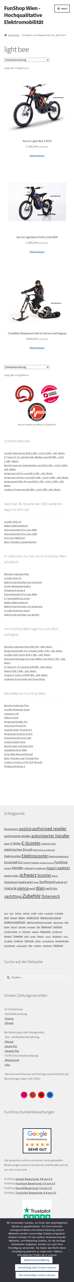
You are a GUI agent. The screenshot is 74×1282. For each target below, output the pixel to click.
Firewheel (31, 927)
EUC (20, 862)
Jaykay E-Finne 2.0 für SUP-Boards (23, 762)
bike (11, 913)
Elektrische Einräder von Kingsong (23, 606)
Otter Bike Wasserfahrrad (18, 754)
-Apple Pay (10, 1046)
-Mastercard (11, 1060)
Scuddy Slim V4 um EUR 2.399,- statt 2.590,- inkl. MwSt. (34, 453)
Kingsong (45, 931)
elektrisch (33, 917)
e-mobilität (48, 913)
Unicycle (10, 888)
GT (20, 932)
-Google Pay (11, 1051)
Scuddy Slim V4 (12, 521)
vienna (23, 888)
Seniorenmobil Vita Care (17, 737)
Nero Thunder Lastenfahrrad (20, 542)
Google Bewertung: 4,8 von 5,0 (33, 1179)
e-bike (34, 913)
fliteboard (46, 927)
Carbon (18, 913)
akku (6, 913)
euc (67, 922)
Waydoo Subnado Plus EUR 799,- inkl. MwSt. (28, 646)
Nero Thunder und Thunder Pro (21, 758)
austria (25, 828)
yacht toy (51, 888)
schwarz (28, 875)
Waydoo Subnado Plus (16, 574)
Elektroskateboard (58, 856)
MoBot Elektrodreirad (16, 602)
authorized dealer (17, 836)
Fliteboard (35, 862)
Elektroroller (12, 856)
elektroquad (58, 922)
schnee (33, 936)
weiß (32, 888)
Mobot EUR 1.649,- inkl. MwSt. (20, 671)
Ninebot (8, 875)
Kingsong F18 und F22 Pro (18, 734)
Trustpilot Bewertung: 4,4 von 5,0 (35, 1192)
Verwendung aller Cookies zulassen (37, 1267)
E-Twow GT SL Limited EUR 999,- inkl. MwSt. (28, 667)
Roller (16, 875)
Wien (40, 888)
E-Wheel (45, 843)
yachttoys (13, 896)
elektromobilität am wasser (39, 922)
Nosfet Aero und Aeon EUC (18, 746)
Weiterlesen (37, 156)
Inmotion (26, 932)
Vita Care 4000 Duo (14, 537)
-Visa (7, 1064)
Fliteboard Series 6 (14, 590)
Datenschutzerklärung (36, 1260)
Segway (55, 876)
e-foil (40, 913)
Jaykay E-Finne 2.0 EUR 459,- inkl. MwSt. (26, 675)
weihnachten (22, 946)
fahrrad (14, 927)
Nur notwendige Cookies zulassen (37, 1275)
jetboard (35, 932)
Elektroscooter (35, 856)
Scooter (44, 875)
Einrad (13, 917)
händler (18, 868)
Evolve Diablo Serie (14, 742)
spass (65, 936)
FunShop (61, 862)
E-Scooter (31, 843)
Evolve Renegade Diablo (17, 586)
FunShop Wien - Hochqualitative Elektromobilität (23, 15)
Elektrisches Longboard (44, 850)
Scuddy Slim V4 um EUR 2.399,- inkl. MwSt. (27, 654)
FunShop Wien (10, 932)
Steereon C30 (11, 713)
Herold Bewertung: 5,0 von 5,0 (33, 1188)
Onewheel (18, 936)
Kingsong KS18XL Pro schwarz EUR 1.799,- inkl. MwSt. (33, 650)
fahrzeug (22, 927)
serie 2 (48, 936)
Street (36, 882)
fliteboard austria (47, 863)
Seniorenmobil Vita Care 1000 (20, 534)
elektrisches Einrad (18, 849)
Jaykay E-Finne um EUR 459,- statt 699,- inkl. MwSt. (32, 489)
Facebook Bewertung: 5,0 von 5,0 (35, 1183)
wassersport (9, 945)
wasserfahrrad (48, 941)
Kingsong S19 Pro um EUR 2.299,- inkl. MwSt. (28, 473)
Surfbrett (59, 882)
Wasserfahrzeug (62, 941)
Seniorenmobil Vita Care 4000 (20, 529)
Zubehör (31, 896)
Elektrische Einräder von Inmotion (23, 582)
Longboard (40, 868)
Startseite (13, 35)
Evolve (27, 862)
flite (38, 927)
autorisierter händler (50, 835)
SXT (66, 882)
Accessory (11, 829)
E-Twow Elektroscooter (17, 598)
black (7, 843)
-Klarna (8, 1018)
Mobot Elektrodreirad (16, 525)
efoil (6, 917)
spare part (26, 882)
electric (21, 917)
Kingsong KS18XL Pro (16, 721)
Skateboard (11, 882)
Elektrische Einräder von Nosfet (21, 614)
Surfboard (47, 882)
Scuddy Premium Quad (17, 610)
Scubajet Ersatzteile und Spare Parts (24, 679)
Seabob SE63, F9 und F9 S (18, 729)
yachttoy (37, 945)
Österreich (50, 896)
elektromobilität (14, 922)
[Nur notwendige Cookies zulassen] (69, 1250)
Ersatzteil (10, 862)
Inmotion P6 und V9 (15, 725)
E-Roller (15, 843)
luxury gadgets (58, 868)
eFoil (53, 843)
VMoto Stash (11, 717)
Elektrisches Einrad (50, 917)
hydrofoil (7, 868)
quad (26, 936)
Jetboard (29, 868)
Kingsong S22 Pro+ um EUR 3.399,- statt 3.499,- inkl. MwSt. (36, 477)
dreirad (26, 913)
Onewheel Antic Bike (15, 750)
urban (38, 941)
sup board (8, 941)
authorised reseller (49, 828)
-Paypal (8, 1023)
